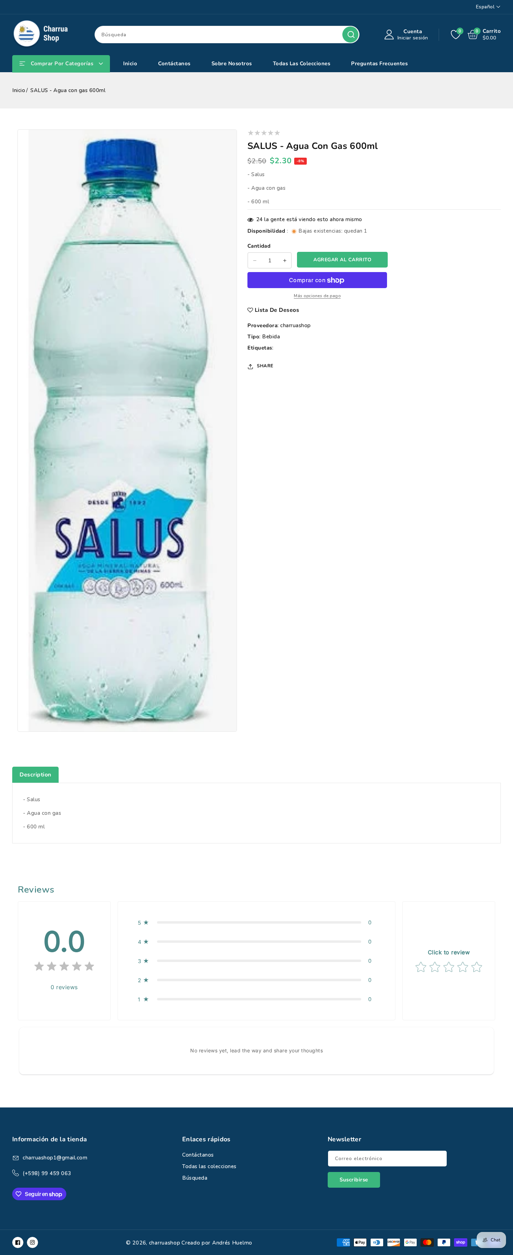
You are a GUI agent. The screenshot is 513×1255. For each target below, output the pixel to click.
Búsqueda (350, 35)
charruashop (295, 325)
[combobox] (227, 34)
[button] (256, 922)
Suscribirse (354, 1179)
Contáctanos (198, 1154)
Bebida (271, 336)
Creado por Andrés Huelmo (216, 1242)
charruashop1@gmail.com (55, 1157)
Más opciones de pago (317, 296)
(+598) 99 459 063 (47, 1173)
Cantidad (258, 246)
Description (35, 775)
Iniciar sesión (412, 38)
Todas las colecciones (209, 1166)
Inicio (18, 90)
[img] (64, 968)
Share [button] (265, 366)
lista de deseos (277, 310)
